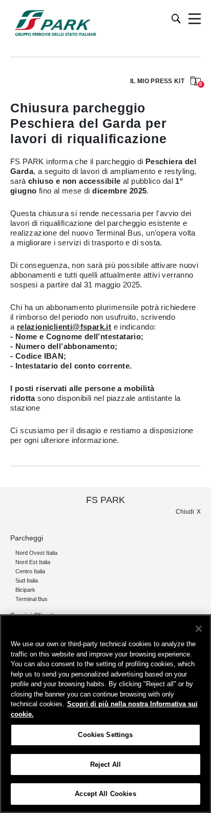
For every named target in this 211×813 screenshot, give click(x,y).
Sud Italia (26, 580)
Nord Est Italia (32, 562)
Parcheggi (26, 538)
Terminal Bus (31, 599)
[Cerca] (176, 19)
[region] (105, 713)
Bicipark (25, 590)
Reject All (105, 764)
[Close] (198, 628)
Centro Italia (30, 571)
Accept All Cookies (105, 794)
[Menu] (194, 19)
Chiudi (185, 511)
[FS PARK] (55, 23)
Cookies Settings (105, 735)
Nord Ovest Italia (36, 553)
